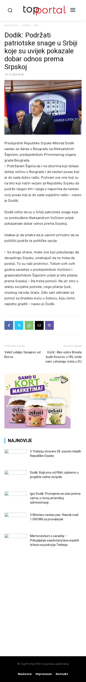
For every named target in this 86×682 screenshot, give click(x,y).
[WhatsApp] (29, 325)
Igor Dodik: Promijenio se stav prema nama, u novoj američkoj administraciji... (55, 498)
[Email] (39, 325)
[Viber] (49, 325)
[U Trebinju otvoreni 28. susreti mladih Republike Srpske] (15, 457)
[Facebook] (8, 325)
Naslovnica (11, 25)
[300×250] (37, 427)
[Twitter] (19, 325)
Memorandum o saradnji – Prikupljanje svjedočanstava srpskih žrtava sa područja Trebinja (54, 540)
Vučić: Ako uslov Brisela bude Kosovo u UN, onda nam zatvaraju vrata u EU (64, 356)
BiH (36, 25)
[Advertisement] (43, 599)
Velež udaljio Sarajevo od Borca (22, 354)
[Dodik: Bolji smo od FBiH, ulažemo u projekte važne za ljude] (15, 478)
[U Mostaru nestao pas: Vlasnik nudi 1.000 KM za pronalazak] (15, 520)
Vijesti (26, 25)
